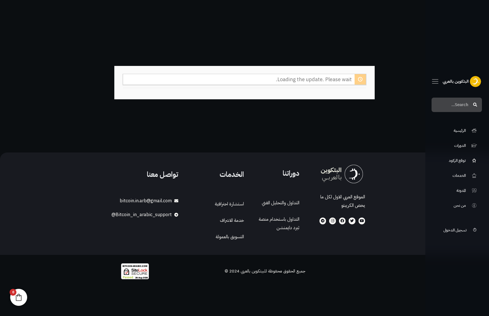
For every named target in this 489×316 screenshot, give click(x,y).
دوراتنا (291, 173)
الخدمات (232, 174)
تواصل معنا (162, 174)
